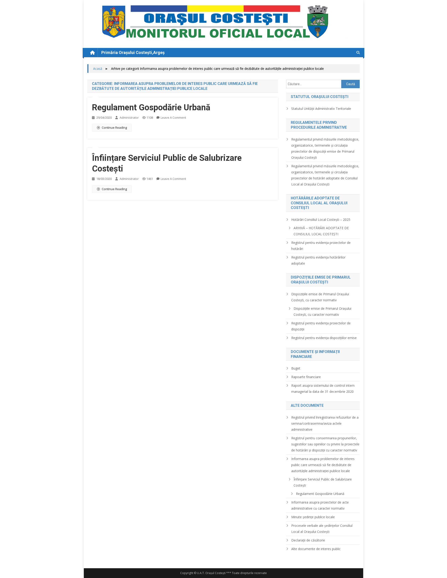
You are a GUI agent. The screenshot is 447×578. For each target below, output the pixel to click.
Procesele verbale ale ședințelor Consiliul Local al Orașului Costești (321, 528)
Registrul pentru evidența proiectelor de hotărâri (321, 245)
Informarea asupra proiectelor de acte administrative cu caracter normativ (320, 505)
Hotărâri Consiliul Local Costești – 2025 (320, 219)
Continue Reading (114, 127)
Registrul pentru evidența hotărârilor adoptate (318, 260)
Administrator (129, 117)
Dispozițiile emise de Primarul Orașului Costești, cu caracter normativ (320, 297)
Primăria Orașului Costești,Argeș (133, 52)
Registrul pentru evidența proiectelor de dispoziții (321, 326)
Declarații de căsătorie (308, 540)
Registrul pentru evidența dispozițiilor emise (324, 338)
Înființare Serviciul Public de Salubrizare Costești (323, 482)
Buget (295, 368)
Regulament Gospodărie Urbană (151, 107)
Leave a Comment (173, 117)
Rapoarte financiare (306, 377)
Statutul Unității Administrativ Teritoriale (321, 108)
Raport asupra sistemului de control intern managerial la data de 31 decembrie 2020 (323, 388)
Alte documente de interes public (316, 549)
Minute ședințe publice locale (313, 517)
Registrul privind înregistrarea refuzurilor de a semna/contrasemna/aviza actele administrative (325, 423)
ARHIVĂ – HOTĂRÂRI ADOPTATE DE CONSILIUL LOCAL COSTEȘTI (321, 231)
